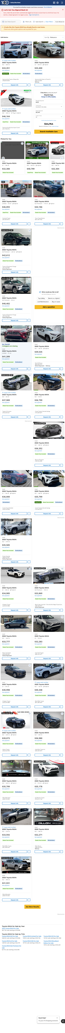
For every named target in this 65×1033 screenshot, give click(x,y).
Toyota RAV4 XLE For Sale (10, 936)
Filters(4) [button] (28, 22)
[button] (54, 3)
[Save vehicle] (29, 43)
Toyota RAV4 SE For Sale (51, 936)
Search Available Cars (49, 132)
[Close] (57, 1018)
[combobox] (11, 22)
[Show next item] (28, 333)
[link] (26, 74)
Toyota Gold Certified (10, 60)
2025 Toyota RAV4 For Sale (10, 928)
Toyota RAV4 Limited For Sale (32, 936)
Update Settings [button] (55, 126)
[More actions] (29, 85)
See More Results (32, 907)
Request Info (14, 85)
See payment (5, 70)
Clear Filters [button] (49, 22)
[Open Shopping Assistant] (63, 1021)
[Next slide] (61, 158)
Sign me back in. (34, 15)
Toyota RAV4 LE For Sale (9, 941)
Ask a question (49, 307)
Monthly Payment (40, 100)
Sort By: (47, 37)
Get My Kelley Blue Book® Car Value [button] (48, 120)
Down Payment (39, 110)
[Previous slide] (3, 158)
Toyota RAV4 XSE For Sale (31, 941)
